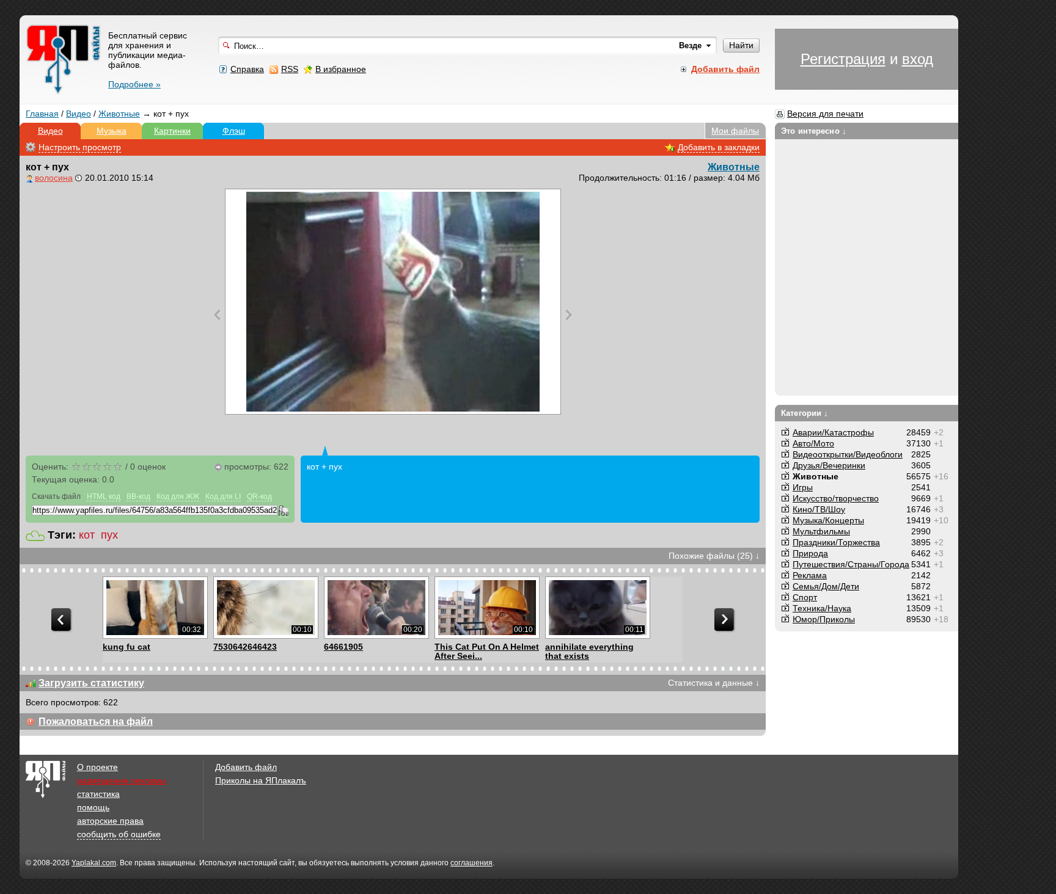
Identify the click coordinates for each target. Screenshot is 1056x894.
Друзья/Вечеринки (829, 465)
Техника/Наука (822, 608)
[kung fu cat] (155, 607)
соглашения (471, 863)
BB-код (138, 496)
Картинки (172, 131)
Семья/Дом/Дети (826, 586)
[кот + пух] (393, 302)
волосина (54, 178)
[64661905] (376, 607)
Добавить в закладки (719, 147)
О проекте (97, 767)
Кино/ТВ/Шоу (819, 509)
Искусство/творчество (836, 498)
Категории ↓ (804, 413)
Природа (810, 553)
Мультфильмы (821, 531)
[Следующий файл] (568, 314)
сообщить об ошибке (119, 834)
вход (917, 59)
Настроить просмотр (79, 147)
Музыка (112, 131)
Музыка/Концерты (828, 520)
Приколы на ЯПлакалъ (260, 780)
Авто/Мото (813, 443)
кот (87, 535)
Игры (803, 487)
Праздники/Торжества (836, 542)
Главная (42, 113)
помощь (93, 807)
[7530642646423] (265, 607)
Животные (119, 113)
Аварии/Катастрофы (833, 432)
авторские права (110, 821)
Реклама (810, 575)
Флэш (233, 131)
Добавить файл (246, 767)
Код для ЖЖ (177, 496)
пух (109, 535)
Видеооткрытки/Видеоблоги (848, 454)
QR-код (259, 496)
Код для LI (223, 496)
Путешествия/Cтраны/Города (851, 564)
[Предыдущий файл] (217, 314)
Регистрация (843, 59)
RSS (289, 69)
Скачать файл (56, 496)
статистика (98, 794)
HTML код (103, 496)
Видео (78, 113)
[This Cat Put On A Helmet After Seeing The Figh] (487, 607)
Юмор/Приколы (824, 619)
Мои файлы (735, 131)
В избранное (340, 69)
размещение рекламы (121, 780)
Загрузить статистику (91, 683)
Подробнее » (134, 84)
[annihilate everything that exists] (597, 607)
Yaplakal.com (94, 863)
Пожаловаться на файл (95, 721)
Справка (247, 69)
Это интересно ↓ (813, 131)
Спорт (805, 597)
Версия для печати (825, 113)
